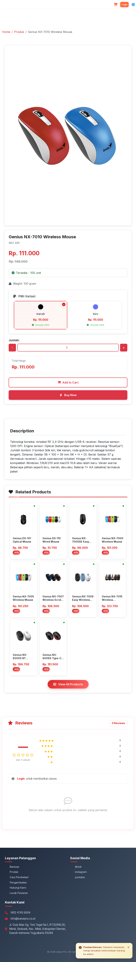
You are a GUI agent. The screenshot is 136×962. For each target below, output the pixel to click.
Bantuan (14, 866)
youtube (80, 877)
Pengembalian (18, 882)
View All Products (70, 684)
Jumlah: (14, 340)
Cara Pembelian (19, 877)
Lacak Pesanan (19, 892)
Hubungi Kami (18, 887)
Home (6, 32)
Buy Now (70, 395)
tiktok (78, 866)
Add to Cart (70, 382)
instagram (81, 871)
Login (21, 778)
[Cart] (115, 4)
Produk (19, 32)
